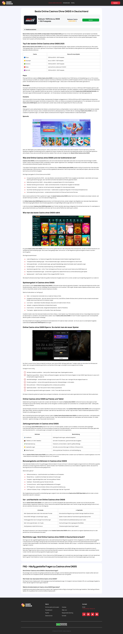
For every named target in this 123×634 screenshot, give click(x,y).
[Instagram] (97, 614)
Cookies (64, 607)
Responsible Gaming (67, 613)
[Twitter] (92, 614)
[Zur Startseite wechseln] (7, 3)
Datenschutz (48, 615)
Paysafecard (66, 3)
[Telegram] (84, 614)
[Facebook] (88, 614)
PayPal (73, 3)
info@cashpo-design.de (88, 608)
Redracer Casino (72, 19)
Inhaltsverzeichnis (31, 29)
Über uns (64, 610)
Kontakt (64, 615)
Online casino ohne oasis (55, 3)
